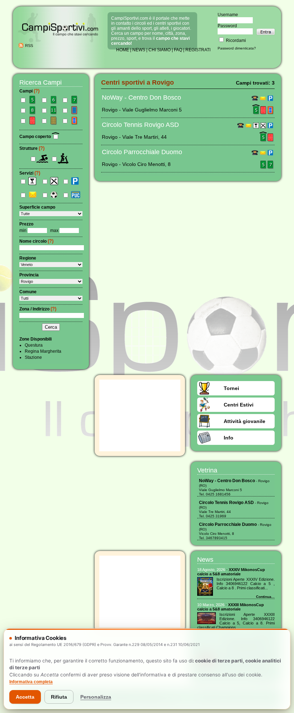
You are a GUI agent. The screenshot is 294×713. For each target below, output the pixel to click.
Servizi (29, 173)
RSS (29, 45)
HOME (122, 49)
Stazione (33, 357)
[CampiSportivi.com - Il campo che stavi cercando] (60, 41)
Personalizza (95, 697)
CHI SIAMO (159, 49)
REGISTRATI (197, 49)
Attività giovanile (244, 421)
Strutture (31, 148)
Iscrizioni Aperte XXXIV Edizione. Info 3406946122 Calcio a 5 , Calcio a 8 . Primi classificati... (246, 583)
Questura (34, 345)
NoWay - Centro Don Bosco (141, 97)
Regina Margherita (43, 351)
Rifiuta (59, 697)
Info (228, 438)
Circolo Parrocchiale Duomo (142, 152)
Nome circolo (36, 241)
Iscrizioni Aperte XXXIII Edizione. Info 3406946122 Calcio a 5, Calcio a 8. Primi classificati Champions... (236, 620)
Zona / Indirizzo (37, 309)
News (205, 559)
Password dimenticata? (237, 48)
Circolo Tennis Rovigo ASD (140, 124)
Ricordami (235, 40)
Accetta (25, 697)
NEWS (138, 49)
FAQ (178, 49)
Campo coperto (35, 136)
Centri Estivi (238, 405)
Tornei (231, 388)
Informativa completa (31, 681)
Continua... (265, 597)
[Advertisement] (140, 415)
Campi (29, 91)
